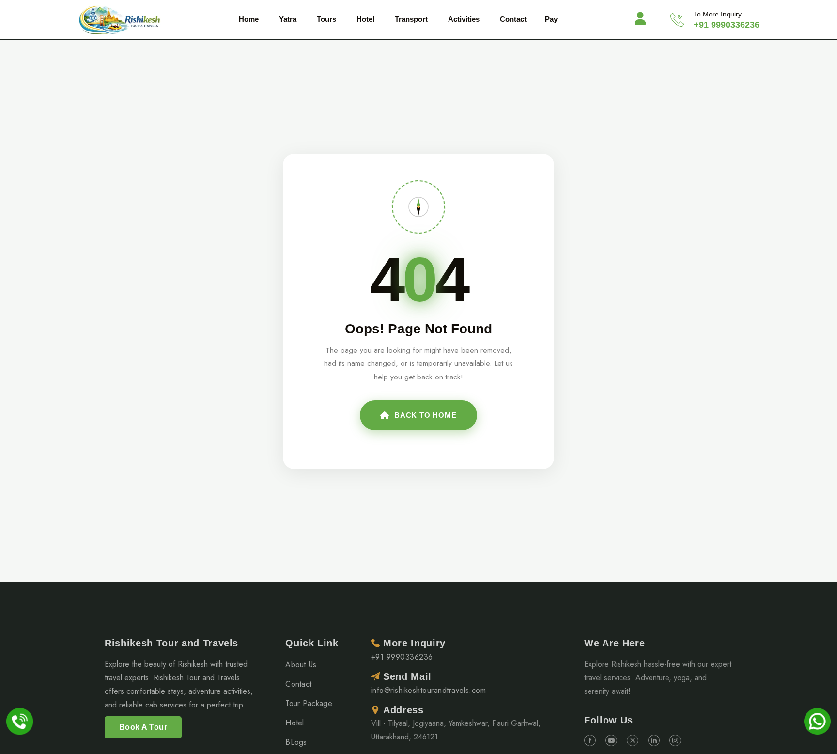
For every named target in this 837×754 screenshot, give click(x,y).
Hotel (294, 722)
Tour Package (308, 703)
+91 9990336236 (727, 25)
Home (249, 19)
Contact (513, 19)
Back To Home (425, 415)
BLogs (296, 742)
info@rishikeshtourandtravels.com (428, 690)
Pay (551, 19)
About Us (301, 664)
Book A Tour (143, 727)
